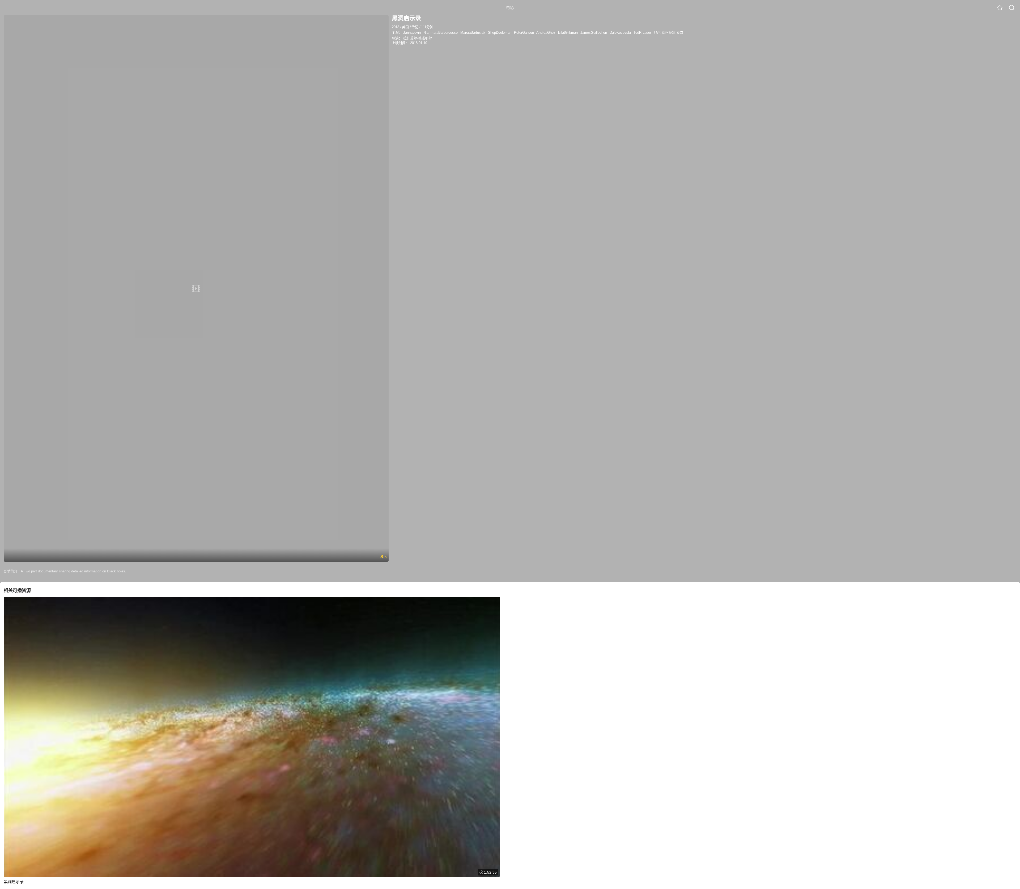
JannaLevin (412, 33)
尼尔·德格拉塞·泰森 (668, 33)
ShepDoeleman (499, 33)
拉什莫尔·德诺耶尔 (417, 38)
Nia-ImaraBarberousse (440, 33)
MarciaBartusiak (472, 33)
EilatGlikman (568, 33)
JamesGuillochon (593, 33)
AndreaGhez (545, 33)
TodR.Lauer (642, 33)
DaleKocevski (620, 33)
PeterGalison (524, 33)
